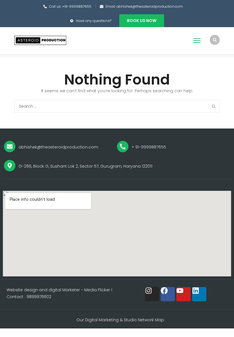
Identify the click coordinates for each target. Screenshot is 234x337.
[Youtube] (183, 294)
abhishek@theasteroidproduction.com (149, 6)
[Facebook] (168, 294)
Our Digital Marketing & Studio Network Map (120, 320)
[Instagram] (152, 294)
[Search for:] (117, 106)
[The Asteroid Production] (40, 40)
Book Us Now (141, 20)
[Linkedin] (199, 294)
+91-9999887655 (76, 6)
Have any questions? (93, 20)
